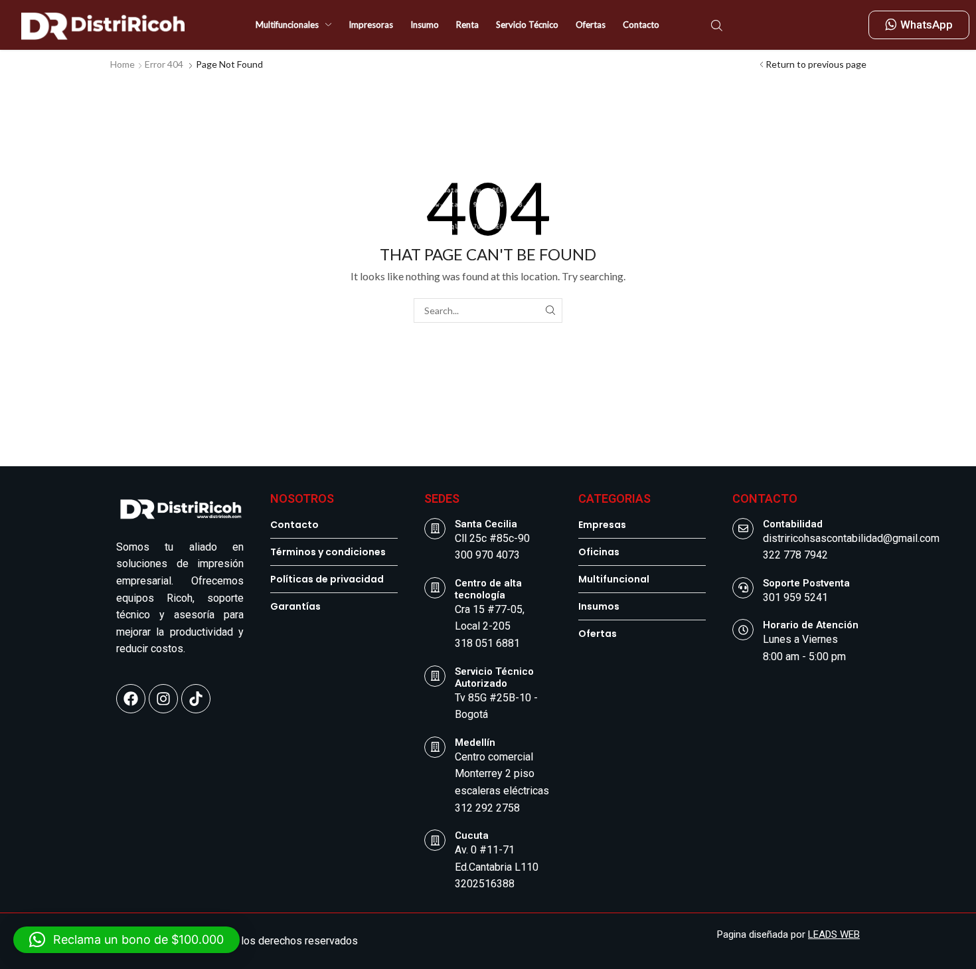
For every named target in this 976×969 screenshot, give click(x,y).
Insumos (598, 606)
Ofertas (597, 633)
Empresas (602, 524)
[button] (716, 24)
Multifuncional (613, 579)
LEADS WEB (834, 934)
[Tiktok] (195, 698)
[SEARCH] (550, 310)
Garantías (295, 606)
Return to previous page (816, 64)
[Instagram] (163, 698)
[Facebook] (130, 698)
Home (122, 64)
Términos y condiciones (328, 552)
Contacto (294, 524)
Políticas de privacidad (327, 579)
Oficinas (598, 552)
